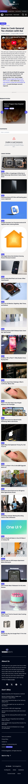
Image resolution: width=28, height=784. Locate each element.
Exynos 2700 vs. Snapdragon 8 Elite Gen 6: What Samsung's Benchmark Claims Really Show (13, 174)
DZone (19, 773)
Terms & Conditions (6, 736)
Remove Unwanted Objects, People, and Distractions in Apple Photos (11, 697)
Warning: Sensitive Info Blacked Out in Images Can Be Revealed (13, 727)
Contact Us (4, 741)
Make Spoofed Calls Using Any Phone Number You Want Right (14, 723)
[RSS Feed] (21, 684)
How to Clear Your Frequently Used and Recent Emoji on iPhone (13, 719)
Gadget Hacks (11, 11)
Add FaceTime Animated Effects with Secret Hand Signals (13, 711)
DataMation (21, 770)
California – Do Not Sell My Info (9, 744)
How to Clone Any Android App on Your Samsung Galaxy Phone (13, 701)
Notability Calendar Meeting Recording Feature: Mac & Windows (12, 516)
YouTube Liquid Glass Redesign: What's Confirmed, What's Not (12, 382)
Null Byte (24, 11)
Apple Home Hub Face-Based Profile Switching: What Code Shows (11, 420)
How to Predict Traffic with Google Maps (11, 708)
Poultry (14, 8)
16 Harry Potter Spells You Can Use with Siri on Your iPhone (13, 705)
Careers (7, 747)
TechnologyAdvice (16, 766)
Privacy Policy (5, 739)
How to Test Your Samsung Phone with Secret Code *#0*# (14, 715)
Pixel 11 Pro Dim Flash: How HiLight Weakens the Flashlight (11, 403)
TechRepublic (7, 770)
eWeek (14, 770)
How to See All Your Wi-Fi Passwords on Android (13, 693)
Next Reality (18, 11)
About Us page (11, 679)
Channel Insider (11, 773)
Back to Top (5, 755)
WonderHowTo (4, 11)
